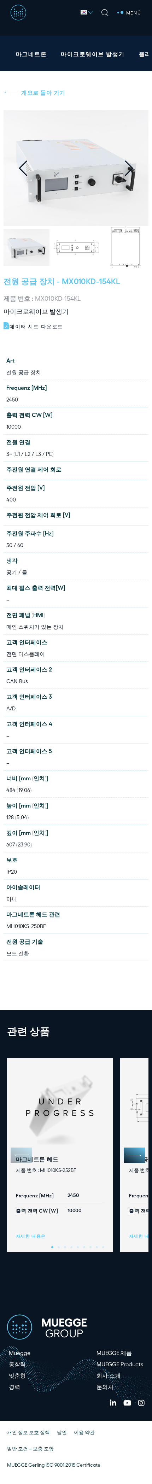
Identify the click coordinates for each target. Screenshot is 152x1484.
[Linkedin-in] (113, 1403)
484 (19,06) (18, 790)
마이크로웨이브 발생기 (92, 54)
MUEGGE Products (120, 1364)
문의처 (105, 1386)
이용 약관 (84, 1432)
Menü (133, 12)
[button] (134, 168)
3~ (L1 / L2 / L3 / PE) (29, 454)
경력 (14, 1386)
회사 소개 (109, 1375)
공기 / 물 (16, 572)
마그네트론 (31, 54)
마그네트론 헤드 (37, 1159)
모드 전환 (17, 953)
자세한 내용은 (31, 1235)
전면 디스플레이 (25, 654)
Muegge (19, 1352)
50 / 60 (14, 545)
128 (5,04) (17, 817)
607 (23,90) (19, 844)
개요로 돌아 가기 (43, 92)
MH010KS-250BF (26, 926)
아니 (11, 899)
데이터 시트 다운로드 (36, 326)
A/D (11, 708)
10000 (13, 426)
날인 (62, 1432)
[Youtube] (127, 1403)
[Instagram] (141, 1403)
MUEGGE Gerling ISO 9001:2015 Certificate (53, 1465)
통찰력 (17, 1364)
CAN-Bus (17, 681)
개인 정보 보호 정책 (28, 1432)
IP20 (11, 871)
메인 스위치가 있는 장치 (35, 626)
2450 (12, 399)
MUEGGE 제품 (114, 1352)
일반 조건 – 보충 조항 (30, 1448)
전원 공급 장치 (29, 281)
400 (11, 499)
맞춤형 (17, 1375)
